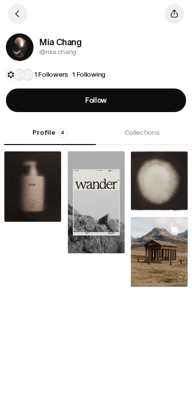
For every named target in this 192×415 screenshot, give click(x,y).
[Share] (174, 14)
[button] (19, 47)
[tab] (50, 136)
